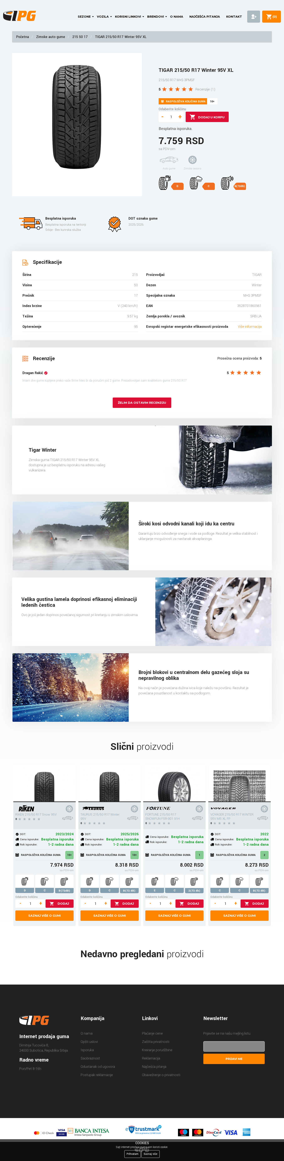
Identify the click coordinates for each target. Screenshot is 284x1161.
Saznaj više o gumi (44, 916)
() (274, 16)
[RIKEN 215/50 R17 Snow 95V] (44, 783)
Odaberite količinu (172, 109)
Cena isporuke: (29, 839)
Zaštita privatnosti (155, 1041)
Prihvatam (132, 1154)
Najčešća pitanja (204, 16)
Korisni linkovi (128, 16)
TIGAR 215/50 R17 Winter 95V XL (120, 36)
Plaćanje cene (152, 1033)
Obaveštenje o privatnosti (161, 1075)
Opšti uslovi (89, 1041)
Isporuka (87, 1050)
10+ (69, 855)
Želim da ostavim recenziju (142, 403)
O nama (176, 16)
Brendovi (155, 16)
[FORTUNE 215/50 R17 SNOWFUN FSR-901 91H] (174, 783)
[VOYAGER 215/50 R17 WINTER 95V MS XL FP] (239, 783)
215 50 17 (80, 36)
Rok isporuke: (28, 845)
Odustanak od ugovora (98, 1066)
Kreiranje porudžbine (157, 1050)
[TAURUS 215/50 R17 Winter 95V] (109, 783)
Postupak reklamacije (97, 1075)
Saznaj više (150, 1154)
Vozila (103, 16)
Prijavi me (234, 1059)
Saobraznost (90, 1058)
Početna (22, 36)
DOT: (23, 834)
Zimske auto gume (50, 36)
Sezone (84, 16)
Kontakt (234, 16)
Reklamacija (151, 1058)
